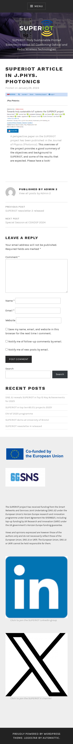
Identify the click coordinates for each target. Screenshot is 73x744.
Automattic (51, 737)
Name (10, 300)
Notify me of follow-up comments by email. (35, 341)
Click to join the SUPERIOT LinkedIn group (33, 620)
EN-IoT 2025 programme (19, 413)
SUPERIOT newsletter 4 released (23, 426)
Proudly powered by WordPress (36, 733)
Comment (12, 257)
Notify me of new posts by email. (28, 349)
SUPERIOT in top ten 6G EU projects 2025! (28, 407)
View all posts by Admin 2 (35, 193)
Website (10, 320)
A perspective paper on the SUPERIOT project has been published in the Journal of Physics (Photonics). (36, 140)
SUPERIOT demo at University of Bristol (27, 420)
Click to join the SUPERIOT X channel (30, 698)
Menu (38, 6)
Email (9, 310)
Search (9, 368)
